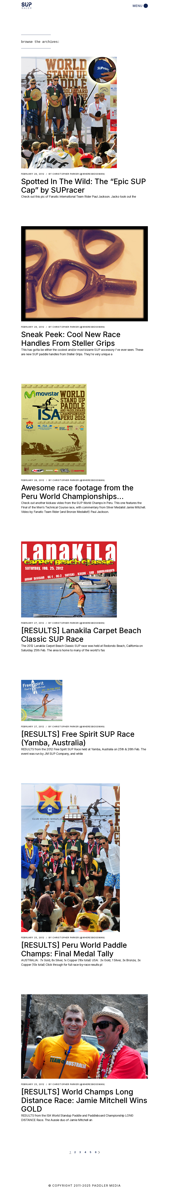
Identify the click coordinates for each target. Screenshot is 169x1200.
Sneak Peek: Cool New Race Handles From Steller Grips (70, 338)
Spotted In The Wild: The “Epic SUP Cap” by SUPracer (83, 185)
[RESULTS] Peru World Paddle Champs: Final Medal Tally (74, 949)
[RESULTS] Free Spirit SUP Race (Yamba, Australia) (78, 738)
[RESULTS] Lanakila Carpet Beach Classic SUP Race (81, 635)
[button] (69, 112)
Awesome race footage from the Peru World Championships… (77, 492)
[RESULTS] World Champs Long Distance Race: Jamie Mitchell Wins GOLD (84, 1100)
